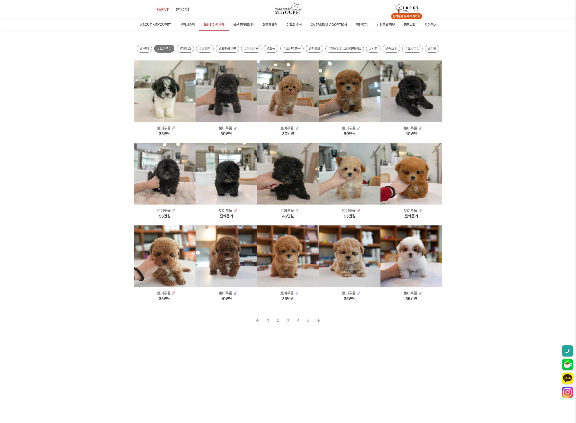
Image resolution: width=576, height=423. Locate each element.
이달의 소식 (294, 25)
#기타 (432, 48)
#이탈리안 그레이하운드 (344, 48)
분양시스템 (187, 25)
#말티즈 (185, 48)
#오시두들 (412, 48)
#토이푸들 (164, 48)
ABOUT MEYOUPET (155, 25)
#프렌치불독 (292, 48)
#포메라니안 (227, 48)
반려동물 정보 (386, 25)
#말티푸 (205, 48)
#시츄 (373, 48)
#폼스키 (391, 48)
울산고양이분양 (243, 25)
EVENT (162, 9)
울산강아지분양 (214, 25)
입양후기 (362, 25)
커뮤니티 (410, 25)
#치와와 (314, 48)
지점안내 (430, 25)
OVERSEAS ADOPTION (329, 25)
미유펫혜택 (270, 25)
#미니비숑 (251, 48)
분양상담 (182, 9)
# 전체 (144, 48)
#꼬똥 (271, 48)
